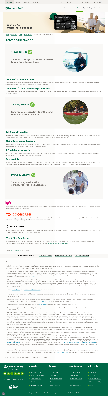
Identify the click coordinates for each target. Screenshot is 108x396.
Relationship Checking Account (63, 256)
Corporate (35, 2)
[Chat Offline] (3, 393)
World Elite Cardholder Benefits (43, 34)
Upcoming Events (55, 385)
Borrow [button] (66, 8)
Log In (100, 2)
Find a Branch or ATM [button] (89, 2)
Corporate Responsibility (37, 375)
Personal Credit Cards (45, 256)
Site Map (91, 385)
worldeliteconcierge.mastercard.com (57, 243)
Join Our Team (54, 372)
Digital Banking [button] (87, 8)
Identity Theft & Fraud (76, 379)
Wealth (18, 2)
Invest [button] (73, 8)
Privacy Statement (75, 375)
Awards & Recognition (37, 385)
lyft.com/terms (71, 321)
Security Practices (75, 382)
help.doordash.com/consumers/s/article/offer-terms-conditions (80, 342)
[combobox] (71, 2)
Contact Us (92, 372)
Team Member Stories (56, 379)
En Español (18, 381)
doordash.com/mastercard (13, 342)
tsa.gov (33, 276)
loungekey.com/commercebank (32, 289)
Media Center (34, 382)
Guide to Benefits (16, 250)
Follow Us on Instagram (56, 382)
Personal (9, 2)
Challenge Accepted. (95, 379)
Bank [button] (59, 8)
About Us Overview (36, 372)
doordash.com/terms (69, 331)
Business (26, 2)
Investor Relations (36, 379)
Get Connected (54, 375)
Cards (20, 34)
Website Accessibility (95, 382)
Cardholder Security (75, 385)
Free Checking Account (82, 256)
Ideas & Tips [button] (97, 8)
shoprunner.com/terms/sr (61, 352)
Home (7, 34)
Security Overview (75, 372)
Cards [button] (79, 8)
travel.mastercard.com (39, 293)
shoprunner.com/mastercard (78, 349)
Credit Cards (28, 34)
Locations (92, 375)
